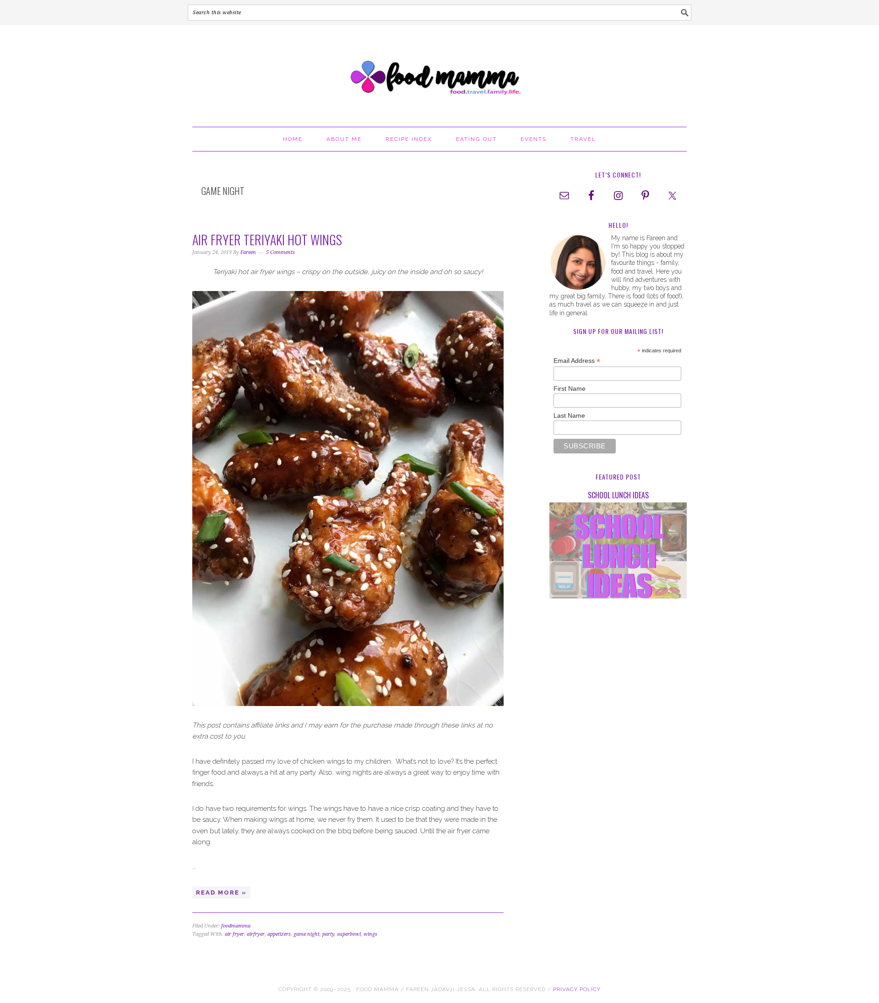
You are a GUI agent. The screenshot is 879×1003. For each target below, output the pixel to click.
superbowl (349, 934)
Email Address (576, 360)
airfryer (256, 934)
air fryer (234, 934)
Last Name (569, 415)
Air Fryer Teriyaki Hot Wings (267, 239)
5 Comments (280, 252)
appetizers (279, 934)
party (328, 934)
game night (306, 934)
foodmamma (235, 926)
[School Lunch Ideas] (618, 552)
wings (370, 934)
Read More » (221, 892)
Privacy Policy (577, 989)
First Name (569, 388)
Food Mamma (439, 71)
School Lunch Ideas (618, 495)
